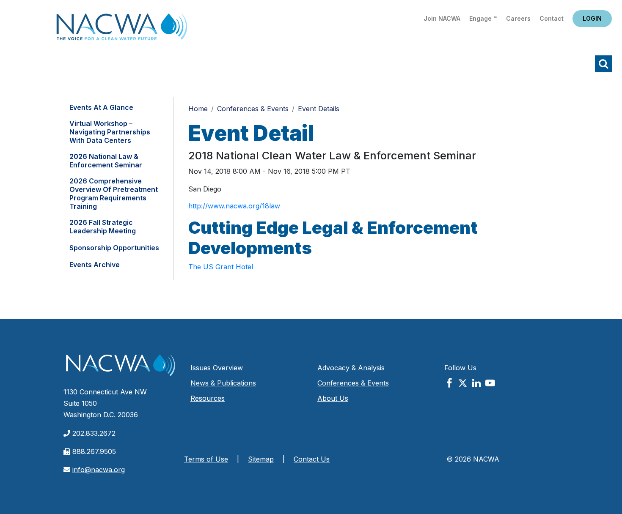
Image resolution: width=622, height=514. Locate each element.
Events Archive (94, 264)
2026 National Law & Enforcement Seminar (105, 160)
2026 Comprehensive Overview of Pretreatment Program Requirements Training (113, 194)
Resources (207, 398)
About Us (332, 398)
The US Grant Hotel (220, 266)
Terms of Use (206, 459)
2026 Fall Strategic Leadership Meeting (102, 226)
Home (121, 29)
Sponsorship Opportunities (114, 247)
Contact (551, 18)
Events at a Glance (101, 107)
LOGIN (592, 18)
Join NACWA (442, 18)
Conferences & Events (253, 108)
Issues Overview (216, 368)
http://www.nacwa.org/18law (234, 206)
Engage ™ (483, 18)
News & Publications (223, 383)
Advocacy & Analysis (351, 368)
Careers (518, 18)
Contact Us (312, 459)
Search (603, 63)
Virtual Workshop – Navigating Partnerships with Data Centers (109, 132)
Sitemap (261, 459)
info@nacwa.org (98, 469)
